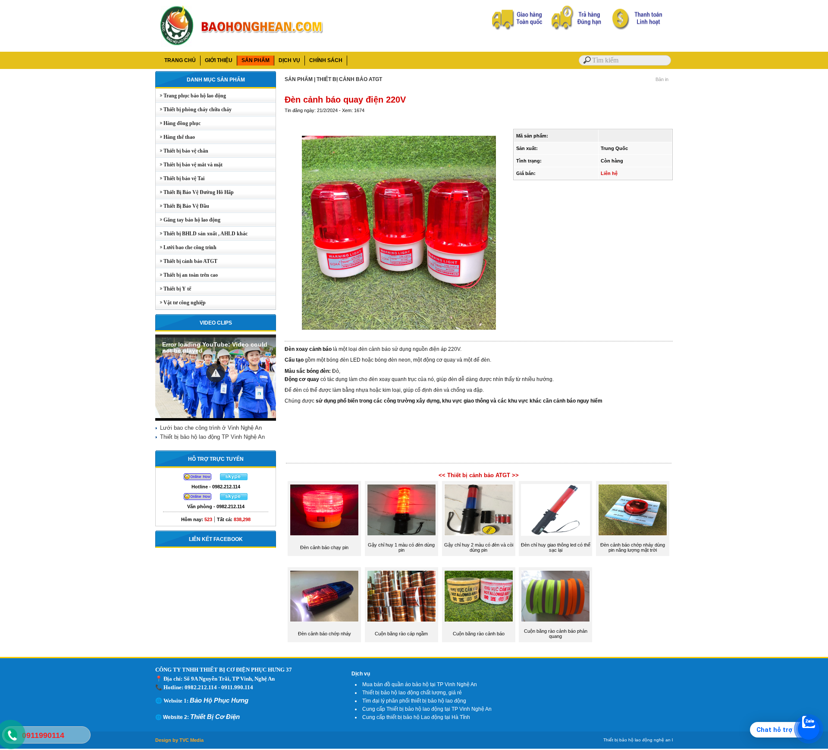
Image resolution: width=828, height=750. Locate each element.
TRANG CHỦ (180, 60)
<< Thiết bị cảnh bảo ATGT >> (479, 475)
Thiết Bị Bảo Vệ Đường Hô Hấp (195, 192)
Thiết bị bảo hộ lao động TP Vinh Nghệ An (212, 437)
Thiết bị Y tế (173, 289)
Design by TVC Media (179, 740)
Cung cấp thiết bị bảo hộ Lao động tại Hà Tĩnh (416, 717)
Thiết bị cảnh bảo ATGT (186, 261)
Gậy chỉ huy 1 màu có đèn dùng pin (401, 547)
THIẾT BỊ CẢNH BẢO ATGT (349, 79)
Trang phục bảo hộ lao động (191, 96)
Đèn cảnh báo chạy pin (324, 547)
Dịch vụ (360, 674)
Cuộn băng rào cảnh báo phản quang (555, 633)
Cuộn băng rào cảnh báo (479, 633)
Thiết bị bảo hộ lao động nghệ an (637, 740)
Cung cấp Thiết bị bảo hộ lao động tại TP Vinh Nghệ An (427, 709)
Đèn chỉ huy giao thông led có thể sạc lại (555, 547)
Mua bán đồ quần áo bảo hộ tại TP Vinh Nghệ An (419, 684)
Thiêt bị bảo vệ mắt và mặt (189, 165)
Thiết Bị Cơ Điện (215, 716)
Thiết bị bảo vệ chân (182, 151)
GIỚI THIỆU (218, 60)
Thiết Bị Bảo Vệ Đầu (182, 206)
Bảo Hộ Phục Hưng (219, 700)
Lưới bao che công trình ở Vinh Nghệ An (211, 428)
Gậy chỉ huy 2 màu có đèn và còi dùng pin (478, 547)
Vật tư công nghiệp (181, 303)
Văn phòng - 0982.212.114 (216, 506)
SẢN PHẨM (256, 60)
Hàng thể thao (175, 137)
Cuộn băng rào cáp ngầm (401, 633)
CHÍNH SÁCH (325, 60)
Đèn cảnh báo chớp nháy (324, 633)
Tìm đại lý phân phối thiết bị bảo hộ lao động (414, 701)
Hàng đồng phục (178, 123)
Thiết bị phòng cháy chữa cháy (194, 109)
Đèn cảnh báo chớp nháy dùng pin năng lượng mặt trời (632, 547)
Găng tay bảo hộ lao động (188, 220)
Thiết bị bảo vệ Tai (180, 178)
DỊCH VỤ (289, 60)
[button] (215, 372)
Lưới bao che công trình (186, 247)
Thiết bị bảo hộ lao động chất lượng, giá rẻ (412, 693)
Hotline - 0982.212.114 (215, 486)
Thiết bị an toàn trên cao (187, 275)
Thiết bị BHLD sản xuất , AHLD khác (202, 234)
